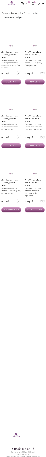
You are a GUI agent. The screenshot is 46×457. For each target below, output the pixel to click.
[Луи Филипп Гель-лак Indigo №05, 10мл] (11, 101)
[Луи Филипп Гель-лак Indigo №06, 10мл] (35, 101)
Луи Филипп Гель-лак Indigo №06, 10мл (33, 119)
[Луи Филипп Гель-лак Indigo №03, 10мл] (35, 165)
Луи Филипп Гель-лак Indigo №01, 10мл (9, 183)
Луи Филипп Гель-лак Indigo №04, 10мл (33, 55)
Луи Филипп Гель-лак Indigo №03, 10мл (33, 183)
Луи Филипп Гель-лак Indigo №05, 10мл (9, 119)
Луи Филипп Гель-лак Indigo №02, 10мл (9, 55)
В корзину (11, 82)
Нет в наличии (11, 210)
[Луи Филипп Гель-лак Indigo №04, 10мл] (35, 37)
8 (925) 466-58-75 (22, 3)
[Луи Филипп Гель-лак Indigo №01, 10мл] (11, 165)
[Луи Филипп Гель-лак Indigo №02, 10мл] (11, 37)
